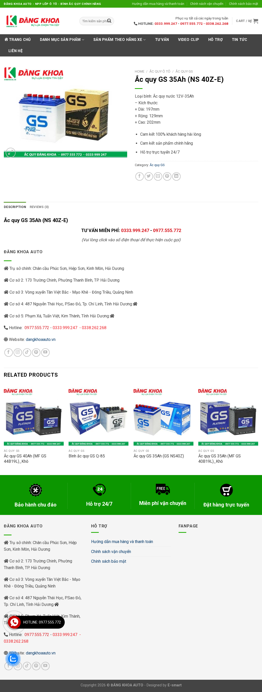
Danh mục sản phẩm (60, 40)
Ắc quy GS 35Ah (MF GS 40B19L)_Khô (219, 459)
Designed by (164, 685)
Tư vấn (162, 40)
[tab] (15, 207)
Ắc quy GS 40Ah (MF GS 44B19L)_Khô (25, 459)
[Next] (258, 429)
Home (139, 71)
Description (15, 207)
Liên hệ (15, 51)
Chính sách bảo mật (243, 4)
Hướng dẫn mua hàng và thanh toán (158, 4)
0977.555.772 (167, 230)
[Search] (109, 21)
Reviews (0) (39, 207)
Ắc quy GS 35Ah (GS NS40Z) (159, 456)
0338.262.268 (217, 23)
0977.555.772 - (193, 23)
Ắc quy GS (184, 71)
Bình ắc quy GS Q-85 (87, 456)
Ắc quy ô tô (159, 71)
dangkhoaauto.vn (41, 339)
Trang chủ (20, 40)
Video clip (188, 40)
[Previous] (4, 429)
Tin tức (239, 40)
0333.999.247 (166, 23)
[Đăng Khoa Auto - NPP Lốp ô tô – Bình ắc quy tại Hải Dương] (32, 21)
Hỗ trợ (215, 40)
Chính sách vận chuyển (206, 4)
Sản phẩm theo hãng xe (117, 40)
